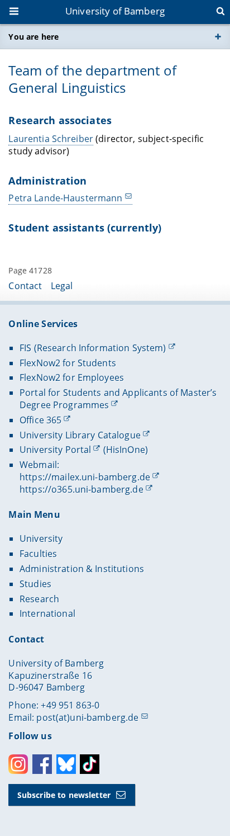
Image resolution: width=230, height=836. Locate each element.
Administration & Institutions (82, 569)
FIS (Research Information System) (93, 348)
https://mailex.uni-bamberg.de (85, 477)
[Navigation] (15, 12)
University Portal (55, 449)
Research (39, 599)
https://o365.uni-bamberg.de (81, 489)
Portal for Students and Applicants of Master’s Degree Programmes (118, 398)
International (47, 613)
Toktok (89, 764)
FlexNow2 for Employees (72, 377)
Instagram (18, 764)
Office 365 (40, 420)
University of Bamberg (115, 10)
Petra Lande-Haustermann (65, 198)
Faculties (38, 553)
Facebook (42, 764)
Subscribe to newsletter (64, 795)
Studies (35, 584)
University (41, 538)
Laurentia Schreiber (50, 139)
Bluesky (66, 764)
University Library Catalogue (80, 435)
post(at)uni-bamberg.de (87, 717)
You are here (33, 36)
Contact (25, 286)
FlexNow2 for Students (68, 363)
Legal (62, 286)
